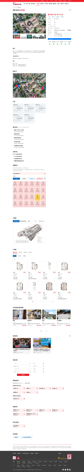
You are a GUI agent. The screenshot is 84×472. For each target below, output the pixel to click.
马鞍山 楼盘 (38, 465)
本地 (34, 352)
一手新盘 (37, 3)
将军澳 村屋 (19, 466)
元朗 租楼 (55, 461)
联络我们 (19, 453)
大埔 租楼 (23, 461)
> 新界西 (15, 7)
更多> (70, 335)
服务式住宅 (33, 3)
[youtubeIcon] (70, 469)
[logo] (17, 3)
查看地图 (69, 30)
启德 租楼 (18, 461)
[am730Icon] (18, 457)
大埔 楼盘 (27, 465)
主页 (24, 3)
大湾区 (58, 3)
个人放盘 (55, 0)
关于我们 (14, 453)
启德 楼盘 (22, 465)
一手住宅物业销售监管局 (26, 437)
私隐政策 (31, 453)
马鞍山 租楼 (40, 461)
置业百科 (62, 3)
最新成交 (54, 3)
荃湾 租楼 (45, 461)
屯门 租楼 (50, 461)
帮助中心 (64, 0)
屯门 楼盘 (54, 465)
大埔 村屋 (64, 465)
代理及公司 (67, 3)
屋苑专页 (42, 3)
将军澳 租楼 (34, 461)
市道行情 (14, 352)
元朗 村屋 (65, 461)
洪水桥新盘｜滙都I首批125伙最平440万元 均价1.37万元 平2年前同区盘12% (41, 350)
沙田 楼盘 (32, 465)
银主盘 (18, 465)
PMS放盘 (60, 0)
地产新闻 (46, 3)
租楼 (29, 3)
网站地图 (36, 453)
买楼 (27, 3)
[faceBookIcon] (63, 469)
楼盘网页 (16, 437)
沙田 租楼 (28, 461)
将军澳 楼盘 (44, 465)
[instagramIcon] (65, 469)
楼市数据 (50, 3)
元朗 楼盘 (59, 465)
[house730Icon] (14, 457)
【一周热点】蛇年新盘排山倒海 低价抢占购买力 (21, 350)
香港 (13, 7)
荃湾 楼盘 (49, 465)
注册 (51, 0)
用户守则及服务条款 (25, 453)
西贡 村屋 (60, 461)
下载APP (69, 0)
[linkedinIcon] (67, 469)
